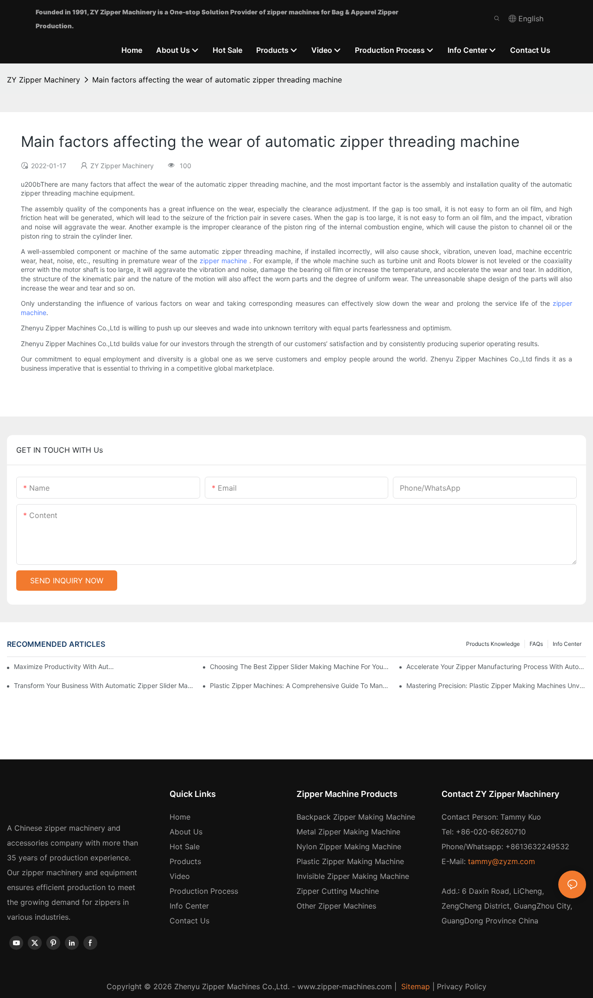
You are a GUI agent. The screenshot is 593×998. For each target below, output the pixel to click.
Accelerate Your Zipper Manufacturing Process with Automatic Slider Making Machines (496, 666)
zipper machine (223, 261)
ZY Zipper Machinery (43, 79)
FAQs (536, 643)
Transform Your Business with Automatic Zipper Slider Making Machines (104, 685)
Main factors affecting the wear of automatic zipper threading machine (217, 79)
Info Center (567, 643)
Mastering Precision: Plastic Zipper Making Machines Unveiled (496, 685)
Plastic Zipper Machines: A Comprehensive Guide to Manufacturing (300, 685)
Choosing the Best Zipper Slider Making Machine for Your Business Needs (300, 666)
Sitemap (414, 986)
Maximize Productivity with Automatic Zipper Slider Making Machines (65, 666)
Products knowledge (493, 643)
